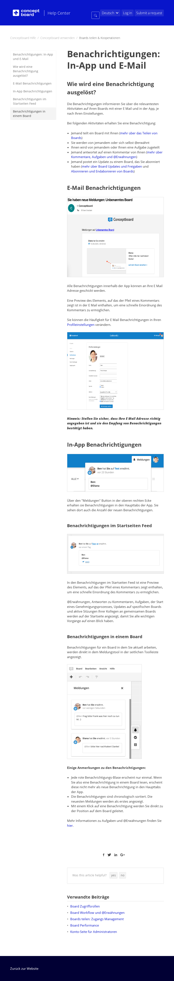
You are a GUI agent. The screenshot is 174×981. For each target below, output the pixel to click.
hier (70, 825)
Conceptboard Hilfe (23, 38)
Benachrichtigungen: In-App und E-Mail (33, 56)
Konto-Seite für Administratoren (93, 932)
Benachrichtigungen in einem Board (29, 113)
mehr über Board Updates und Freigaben (112, 166)
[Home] (26, 12)
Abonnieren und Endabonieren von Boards (102, 171)
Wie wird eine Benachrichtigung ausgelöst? (25, 71)
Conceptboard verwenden (57, 38)
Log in (127, 13)
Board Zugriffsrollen (85, 906)
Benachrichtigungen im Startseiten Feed (29, 101)
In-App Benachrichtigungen (32, 91)
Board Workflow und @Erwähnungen (97, 912)
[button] (113, 875)
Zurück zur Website (24, 968)
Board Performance (84, 925)
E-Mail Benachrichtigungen (32, 83)
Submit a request (149, 13)
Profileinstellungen (80, 324)
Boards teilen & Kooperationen (99, 38)
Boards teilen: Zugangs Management (97, 919)
